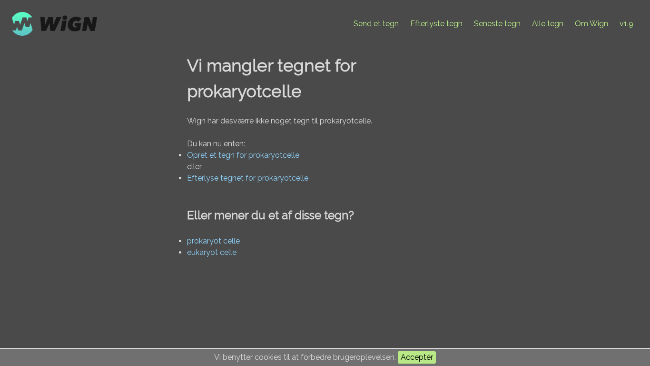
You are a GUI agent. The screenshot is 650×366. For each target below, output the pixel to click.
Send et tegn (376, 23)
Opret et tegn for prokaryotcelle (243, 155)
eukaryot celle (211, 252)
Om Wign (591, 23)
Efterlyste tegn (436, 23)
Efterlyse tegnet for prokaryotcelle (247, 178)
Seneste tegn (497, 23)
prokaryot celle (213, 240)
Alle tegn (547, 23)
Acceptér (417, 357)
